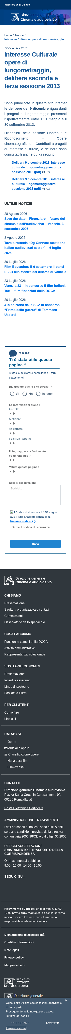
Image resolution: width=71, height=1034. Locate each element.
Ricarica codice (21, 521)
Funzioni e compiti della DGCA (26, 641)
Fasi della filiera (15, 693)
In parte (47, 394)
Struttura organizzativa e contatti (26, 609)
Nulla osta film (17, 760)
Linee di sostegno (16, 686)
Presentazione (14, 603)
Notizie (19, 35)
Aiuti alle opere (18, 748)
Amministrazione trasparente (31, 820)
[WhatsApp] (22, 93)
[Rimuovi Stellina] (10, 413)
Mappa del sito (14, 965)
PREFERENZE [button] (20, 1023)
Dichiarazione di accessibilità (24, 934)
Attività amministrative (19, 648)
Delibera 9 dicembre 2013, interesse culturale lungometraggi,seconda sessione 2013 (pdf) (38, 167)
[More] (29, 93)
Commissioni (13, 616)
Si (17, 394)
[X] (14, 93)
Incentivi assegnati (17, 680)
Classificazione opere (23, 754)
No (31, 394)
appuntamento (30, 912)
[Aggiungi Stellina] (13, 413)
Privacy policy (14, 957)
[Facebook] (6, 93)
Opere (11, 741)
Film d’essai (15, 767)
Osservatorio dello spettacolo (24, 622)
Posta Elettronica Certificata (23, 808)
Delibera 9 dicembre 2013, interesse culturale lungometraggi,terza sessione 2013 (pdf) (38, 184)
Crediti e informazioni (19, 942)
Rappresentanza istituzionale (24, 654)
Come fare (11, 712)
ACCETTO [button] (52, 1023)
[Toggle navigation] (6, 17)
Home (8, 35)
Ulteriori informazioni (16, 1028)
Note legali (11, 950)
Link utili (10, 718)
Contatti (12, 783)
